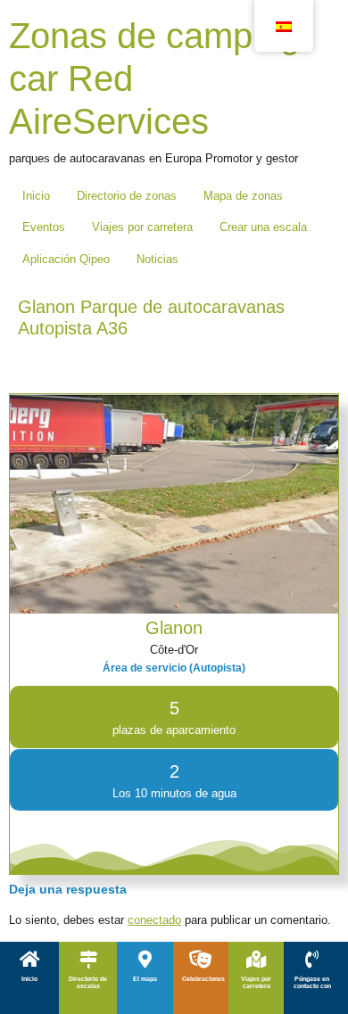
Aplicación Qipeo (66, 259)
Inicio (36, 195)
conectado (154, 920)
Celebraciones (203, 979)
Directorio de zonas (127, 195)
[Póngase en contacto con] (312, 960)
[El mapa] (144, 960)
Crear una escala (263, 227)
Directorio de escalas (88, 982)
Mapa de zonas (243, 195)
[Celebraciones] (201, 960)
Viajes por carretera (142, 227)
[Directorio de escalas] (88, 960)
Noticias (157, 259)
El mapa (145, 979)
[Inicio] (29, 960)
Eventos (43, 227)
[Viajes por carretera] (256, 960)
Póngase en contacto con (312, 982)
